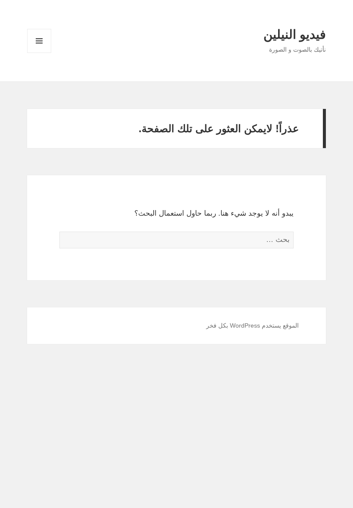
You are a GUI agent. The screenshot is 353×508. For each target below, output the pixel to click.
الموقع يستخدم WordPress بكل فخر (252, 325)
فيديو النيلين (294, 34)
